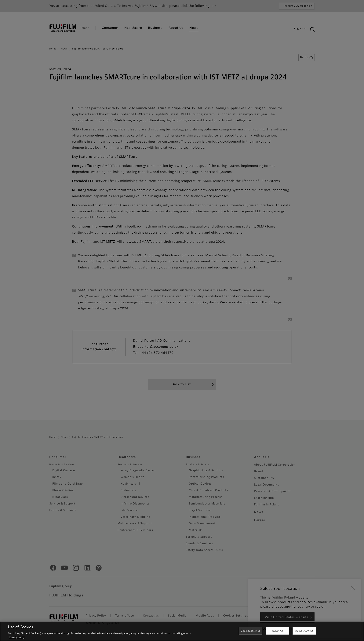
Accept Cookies (304, 631)
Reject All (277, 631)
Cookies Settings (250, 631)
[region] (182, 631)
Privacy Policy (17, 637)
